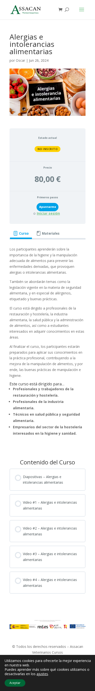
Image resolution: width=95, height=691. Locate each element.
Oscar (20, 60)
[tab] (21, 233)
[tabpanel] (48, 346)
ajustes (42, 674)
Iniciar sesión (48, 213)
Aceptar (15, 683)
